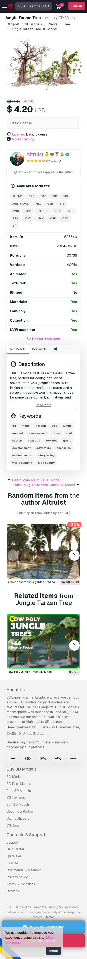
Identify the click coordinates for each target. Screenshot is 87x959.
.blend (17, 196)
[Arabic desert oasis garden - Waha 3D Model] (43, 551)
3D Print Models (19, 784)
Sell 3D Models (18, 804)
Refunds (13, 891)
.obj (70, 211)
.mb (65, 196)
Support (12, 842)
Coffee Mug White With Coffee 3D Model (44, 485)
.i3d (54, 196)
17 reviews (53, 161)
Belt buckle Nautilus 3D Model (36, 480)
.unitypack (20, 203)
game (67, 440)
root (69, 433)
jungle (67, 426)
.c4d (31, 196)
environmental (22, 455)
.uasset (43, 211)
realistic (34, 440)
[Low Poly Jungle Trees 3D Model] (43, 641)
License (12, 863)
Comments (39, 349)
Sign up (76, 6)
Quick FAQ (15, 856)
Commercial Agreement (24, 870)
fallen (56, 433)
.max (27, 218)
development (21, 448)
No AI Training (23, 139)
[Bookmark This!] (74, 572)
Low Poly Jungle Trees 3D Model (30, 672)
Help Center (15, 849)
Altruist (35, 154)
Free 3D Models (19, 791)
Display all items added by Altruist (43, 513)
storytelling (46, 455)
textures (51, 440)
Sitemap (49, 917)
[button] (74, 555)
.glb (50, 203)
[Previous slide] (11, 65)
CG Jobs (13, 825)
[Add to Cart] (65, 572)
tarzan (41, 426)
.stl (62, 203)
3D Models (15, 777)
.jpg (28, 211)
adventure (43, 448)
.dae (43, 196)
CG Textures (16, 797)
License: (18, 134)
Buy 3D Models (22, 769)
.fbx (38, 203)
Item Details (18, 349)
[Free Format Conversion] (14, 226)
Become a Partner (20, 811)
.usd (58, 211)
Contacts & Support (26, 834)
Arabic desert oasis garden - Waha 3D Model (38, 582)
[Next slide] (76, 65)
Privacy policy (17, 877)
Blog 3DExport (18, 818)
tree (54, 426)
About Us (16, 689)
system (17, 440)
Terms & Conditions (21, 884)
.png (15, 211)
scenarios (64, 448)
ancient (17, 433)
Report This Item (46, 339)
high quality (46, 463)
